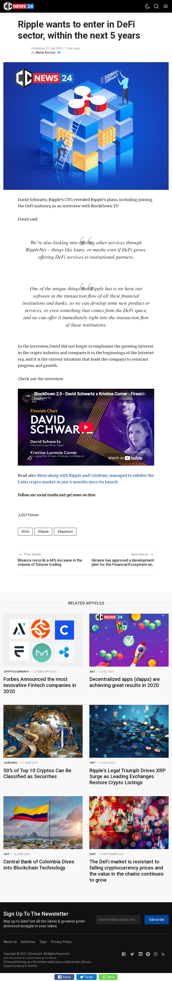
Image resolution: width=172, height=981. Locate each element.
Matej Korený (45, 52)
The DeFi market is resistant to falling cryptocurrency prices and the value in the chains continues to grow (126, 871)
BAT (92, 671)
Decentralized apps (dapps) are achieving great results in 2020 (124, 682)
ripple (44, 531)
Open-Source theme (14, 958)
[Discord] (140, 954)
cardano (10, 762)
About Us (10, 942)
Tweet (88, 977)
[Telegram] (148, 954)
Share (66, 977)
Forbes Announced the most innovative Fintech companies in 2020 (39, 685)
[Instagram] (156, 954)
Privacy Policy (61, 942)
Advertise (28, 942)
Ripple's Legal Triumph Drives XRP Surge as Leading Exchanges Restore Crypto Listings (127, 777)
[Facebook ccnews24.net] (124, 954)
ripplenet (66, 531)
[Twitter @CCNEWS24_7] (132, 954)
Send (110, 977)
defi (26, 531)
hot (92, 762)
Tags (43, 942)
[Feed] (163, 954)
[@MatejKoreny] (58, 52)
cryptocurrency (16, 671)
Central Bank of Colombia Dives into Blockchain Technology (38, 865)
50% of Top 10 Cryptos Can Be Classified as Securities (37, 774)
